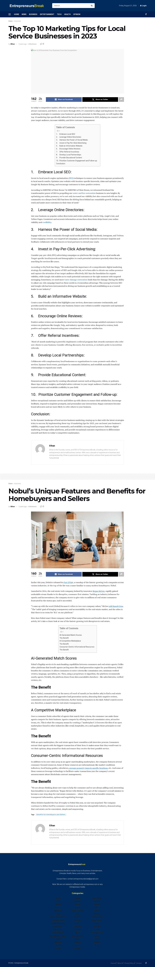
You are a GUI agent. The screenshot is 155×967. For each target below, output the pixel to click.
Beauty (58, 904)
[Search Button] (92, 5)
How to (77, 917)
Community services (58, 917)
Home (16, 14)
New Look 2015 (77, 936)
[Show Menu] (9, 14)
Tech (59, 14)
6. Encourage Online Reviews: (68, 149)
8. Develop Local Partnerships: (69, 155)
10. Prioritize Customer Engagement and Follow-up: (77, 161)
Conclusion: (61, 164)
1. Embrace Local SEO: (66, 134)
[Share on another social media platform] (121, 99)
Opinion (76, 14)
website (97, 942)
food (58, 949)
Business (33, 14)
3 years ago (23, 44)
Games (77, 904)
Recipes (97, 901)
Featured (58, 942)
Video (97, 936)
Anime (58, 898)
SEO (71, 178)
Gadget (78, 898)
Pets (77, 945)
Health (67, 14)
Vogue (97, 939)
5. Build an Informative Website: (69, 146)
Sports (97, 911)
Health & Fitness (77, 911)
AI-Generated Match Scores (71, 635)
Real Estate (96, 898)
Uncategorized (97, 933)
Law (77, 923)
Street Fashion (97, 917)
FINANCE (58, 945)
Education (58, 930)
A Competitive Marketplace (70, 641)
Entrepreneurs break (58, 936)
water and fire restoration (84, 193)
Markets (77, 930)
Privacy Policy (129, 963)
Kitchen (77, 920)
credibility (47, 222)
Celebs (58, 914)
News (24, 14)
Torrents (97, 926)
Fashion (58, 939)
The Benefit (64, 638)
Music (77, 933)
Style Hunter (97, 920)
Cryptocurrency (58, 920)
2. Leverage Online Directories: (68, 137)
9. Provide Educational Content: (69, 158)
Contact (139, 963)
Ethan (13, 44)
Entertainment (47, 14)
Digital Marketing (58, 923)
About (119, 963)
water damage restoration (75, 279)
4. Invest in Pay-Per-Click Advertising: (71, 143)
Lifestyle (77, 926)
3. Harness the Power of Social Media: (72, 140)
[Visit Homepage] (28, 5)
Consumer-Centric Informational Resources (77, 647)
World (96, 945)
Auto (58, 901)
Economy (58, 926)
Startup (97, 914)
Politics (77, 949)
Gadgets (77, 901)
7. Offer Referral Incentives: (67, 152)
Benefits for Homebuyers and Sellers (51, 814)
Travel (97, 930)
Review (97, 904)
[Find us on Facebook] (146, 14)
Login (144, 6)
